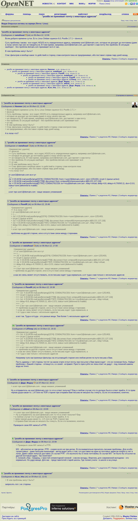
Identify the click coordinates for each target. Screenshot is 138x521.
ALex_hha (52, 88)
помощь (27, 14)
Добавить (107, 518)
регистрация (119, 1)
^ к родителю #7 (103, 468)
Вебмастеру (131, 518)
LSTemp (72, 79)
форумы (9, 14)
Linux (45, 24)
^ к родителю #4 (103, 320)
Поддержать (119, 518)
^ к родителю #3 (103, 278)
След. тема (134, 492)
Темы (118, 492)
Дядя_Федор (64, 81)
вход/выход (105, 14)
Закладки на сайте (10, 516)
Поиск (102, 4)
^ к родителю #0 (103, 137)
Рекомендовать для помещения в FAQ (91, 492)
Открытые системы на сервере (21, 24)
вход (112, 1)
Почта (38, 24)
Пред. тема (125, 492)
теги (107, 4)
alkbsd (66, 83)
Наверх (115, 137)
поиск (42, 14)
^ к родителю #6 (103, 433)
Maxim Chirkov (130, 516)
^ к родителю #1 (103, 195)
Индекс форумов (110, 492)
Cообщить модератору (128, 59)
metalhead (20, 35)
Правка (115, 59)
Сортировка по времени (124, 95)
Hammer (51, 69)
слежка (125, 14)
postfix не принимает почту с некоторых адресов (27, 69)
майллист (83, 14)
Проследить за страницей (14, 518)
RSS (135, 95)
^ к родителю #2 (103, 237)
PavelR (61, 73)
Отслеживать (132, 26)
